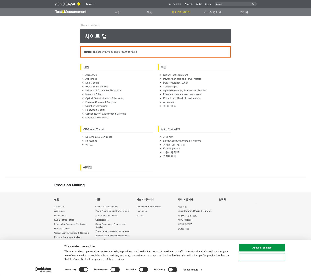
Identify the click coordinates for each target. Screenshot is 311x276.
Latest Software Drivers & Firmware (182, 140)
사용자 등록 (170, 152)
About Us (189, 4)
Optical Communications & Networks (105, 98)
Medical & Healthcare (96, 117)
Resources (91, 140)
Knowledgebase (171, 148)
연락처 (244, 12)
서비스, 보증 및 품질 (174, 144)
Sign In (208, 4)
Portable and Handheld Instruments (181, 98)
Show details (190, 269)
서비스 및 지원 (212, 12)
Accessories (169, 102)
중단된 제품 (169, 105)
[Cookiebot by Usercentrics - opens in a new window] (43, 269)
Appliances (91, 78)
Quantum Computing (96, 105)
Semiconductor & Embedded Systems (105, 113)
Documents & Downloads (98, 136)
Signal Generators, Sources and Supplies (185, 90)
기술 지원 (168, 136)
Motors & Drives (94, 94)
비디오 (89, 144)
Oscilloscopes (170, 86)
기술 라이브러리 (181, 12)
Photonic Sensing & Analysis (100, 102)
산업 (117, 12)
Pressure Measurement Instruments (182, 94)
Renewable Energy (95, 109)
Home (84, 25)
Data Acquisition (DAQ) (175, 82)
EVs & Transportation (96, 86)
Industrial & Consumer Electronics (103, 90)
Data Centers (92, 82)
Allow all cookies (261, 247)
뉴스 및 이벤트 (175, 4)
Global (199, 4)
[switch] (115, 269)
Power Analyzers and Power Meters (182, 78)
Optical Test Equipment (175, 74)
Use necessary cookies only (262, 257)
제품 (149, 12)
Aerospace (91, 74)
